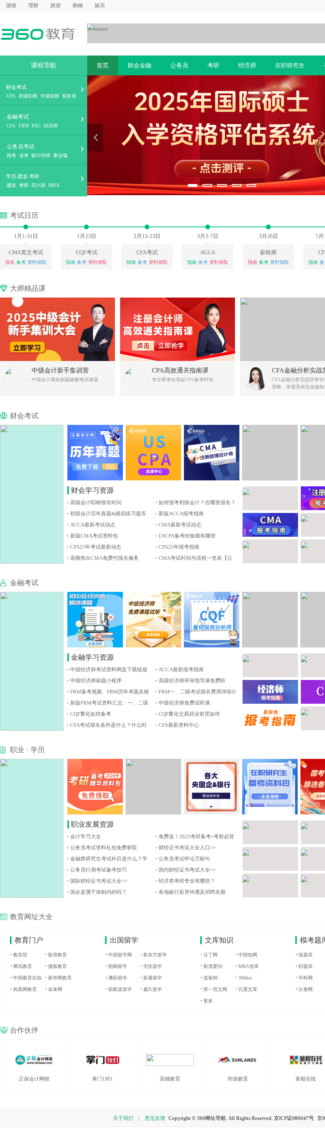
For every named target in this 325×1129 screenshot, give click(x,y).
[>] (95, 138)
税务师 (69, 96)
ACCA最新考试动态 (92, 525)
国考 (11, 155)
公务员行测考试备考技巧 (98, 870)
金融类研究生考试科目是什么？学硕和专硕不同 (108, 859)
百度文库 (247, 989)
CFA (11, 126)
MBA (53, 185)
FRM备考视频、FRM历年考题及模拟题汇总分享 (109, 692)
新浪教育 (57, 955)
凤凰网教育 (25, 989)
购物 (78, 5)
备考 (21, 262)
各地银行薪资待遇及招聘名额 (192, 892)
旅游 (55, 5)
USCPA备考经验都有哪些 (187, 536)
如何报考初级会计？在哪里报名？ (197, 502)
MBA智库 (248, 966)
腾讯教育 (22, 966)
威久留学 (152, 989)
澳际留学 (117, 978)
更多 (208, 1001)
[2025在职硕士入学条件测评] (97, 28)
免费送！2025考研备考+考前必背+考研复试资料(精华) (196, 836)
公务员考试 (20, 147)
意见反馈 (155, 1118)
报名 (10, 262)
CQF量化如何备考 (90, 714)
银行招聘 (40, 155)
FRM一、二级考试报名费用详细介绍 (198, 692)
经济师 (51, 126)
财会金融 (139, 65)
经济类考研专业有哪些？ (187, 881)
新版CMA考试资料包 (94, 536)
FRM (24, 126)
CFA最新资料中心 (179, 725)
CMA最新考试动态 (180, 525)
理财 (33, 5)
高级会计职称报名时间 (96, 502)
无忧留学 (152, 966)
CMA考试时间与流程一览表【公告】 (195, 558)
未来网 (55, 989)
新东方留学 (155, 955)
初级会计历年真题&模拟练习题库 (108, 513)
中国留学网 (120, 955)
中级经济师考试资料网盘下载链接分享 (108, 669)
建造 (11, 185)
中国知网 (247, 955)
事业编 (60, 155)
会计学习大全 (85, 836)
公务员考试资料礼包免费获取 (103, 848)
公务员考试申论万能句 (184, 859)
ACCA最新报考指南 (181, 669)
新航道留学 (120, 989)
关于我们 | (126, 1118)
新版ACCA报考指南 (181, 513)
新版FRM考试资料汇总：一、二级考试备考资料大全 (109, 703)
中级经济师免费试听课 (184, 703)
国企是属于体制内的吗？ (98, 892)
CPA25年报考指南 (179, 547)
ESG (36, 126)
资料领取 (36, 262)
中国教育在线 (27, 978)
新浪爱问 (212, 966)
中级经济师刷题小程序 (96, 681)
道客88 (210, 978)
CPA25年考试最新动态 (95, 547)
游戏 (11, 5)
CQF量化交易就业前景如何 (189, 714)
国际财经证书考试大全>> (98, 881)
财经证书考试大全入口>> (187, 848)
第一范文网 (215, 989)
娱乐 (100, 5)
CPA (11, 96)
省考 (24, 155)
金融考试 (18, 117)
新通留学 (152, 978)
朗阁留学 (117, 966)
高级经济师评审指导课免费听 (192, 681)
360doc (245, 978)
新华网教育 (60, 978)
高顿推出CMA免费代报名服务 (104, 558)
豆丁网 (210, 955)
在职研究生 (290, 65)
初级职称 (28, 96)
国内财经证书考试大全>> (187, 870)
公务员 (179, 65)
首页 (103, 65)
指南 (70, 262)
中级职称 (49, 96)
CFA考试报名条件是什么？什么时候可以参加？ (108, 725)
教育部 (20, 955)
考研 (24, 185)
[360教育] (37, 33)
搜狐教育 (57, 966)
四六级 (38, 185)
